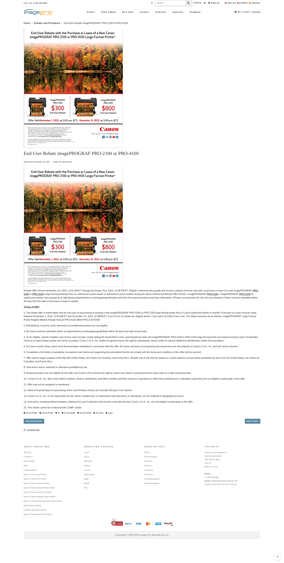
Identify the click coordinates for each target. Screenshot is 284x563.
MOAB (86, 483)
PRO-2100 (37, 294)
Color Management (152, 479)
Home (27, 23)
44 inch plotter (69, 413)
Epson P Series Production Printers (38, 492)
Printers (91, 12)
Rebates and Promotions (47, 23)
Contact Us (28, 457)
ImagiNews (195, 12)
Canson (87, 470)
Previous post (34, 421)
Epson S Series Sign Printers (35, 474)
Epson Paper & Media (32, 506)
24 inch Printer (47, 413)
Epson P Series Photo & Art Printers (38, 514)
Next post (252, 421)
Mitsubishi (88, 461)
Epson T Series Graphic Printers (36, 483)
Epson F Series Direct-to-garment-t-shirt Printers (43, 501)
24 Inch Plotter (31, 413)
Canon (86, 452)
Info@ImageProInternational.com (223, 481)
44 (59, 413)
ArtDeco (87, 466)
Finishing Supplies (151, 483)
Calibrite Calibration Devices (35, 510)
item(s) (249, 12)
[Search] (188, 3)
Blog (25, 466)
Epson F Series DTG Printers (35, 479)
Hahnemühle (89, 474)
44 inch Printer (85, 413)
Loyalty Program (30, 470)
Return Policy (29, 461)
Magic (86, 479)
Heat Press (148, 474)
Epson (86, 457)
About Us (27, 452)
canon (110, 413)
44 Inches (99, 413)
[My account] (204, 3)
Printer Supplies (150, 457)
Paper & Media (108, 12)
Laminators (178, 12)
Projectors (160, 12)
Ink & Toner (127, 12)
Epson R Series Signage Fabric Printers (40, 497)
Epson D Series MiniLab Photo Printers (39, 488)
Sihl (85, 488)
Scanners (144, 12)
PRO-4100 (212, 294)
